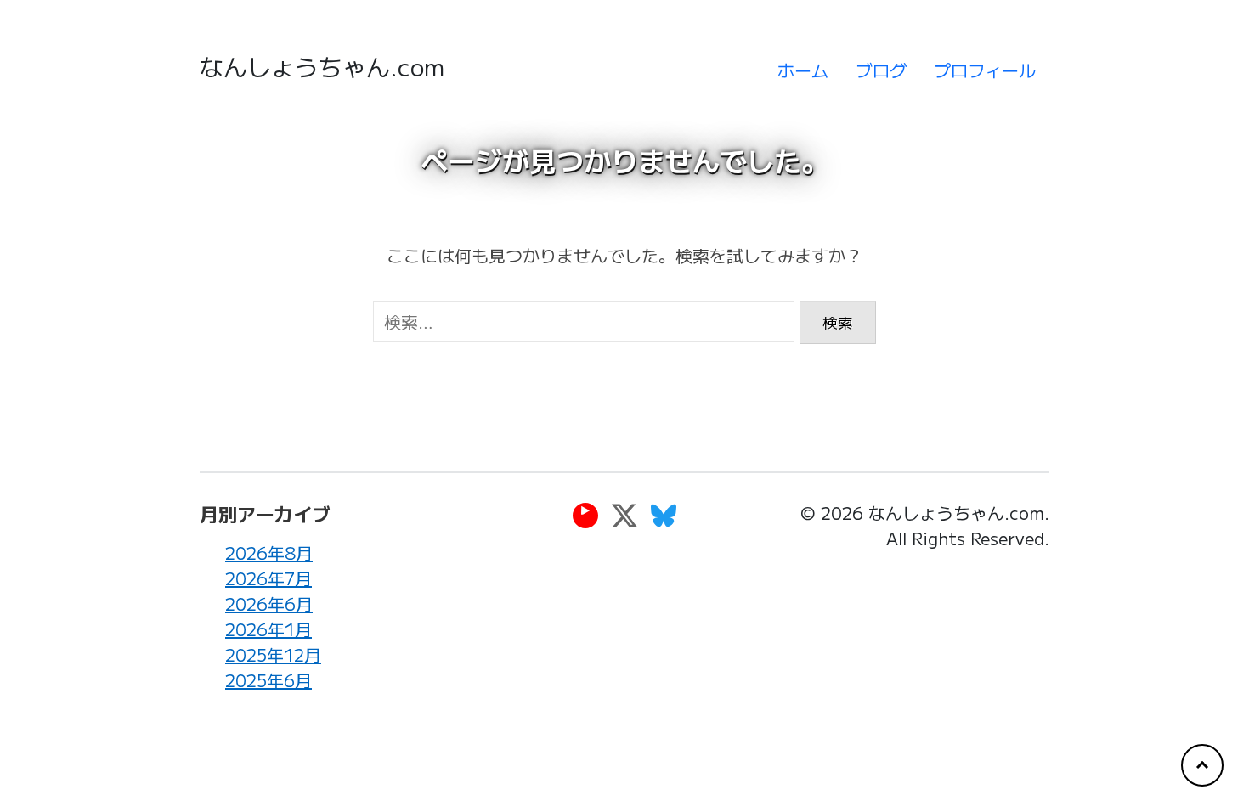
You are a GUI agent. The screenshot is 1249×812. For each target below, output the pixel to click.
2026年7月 (268, 578)
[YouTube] (585, 514)
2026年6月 (269, 603)
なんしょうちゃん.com (322, 66)
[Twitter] (624, 514)
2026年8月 (269, 552)
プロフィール (985, 70)
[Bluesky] (663, 514)
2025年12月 (273, 654)
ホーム (802, 70)
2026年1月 (268, 629)
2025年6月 (268, 680)
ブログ (881, 70)
